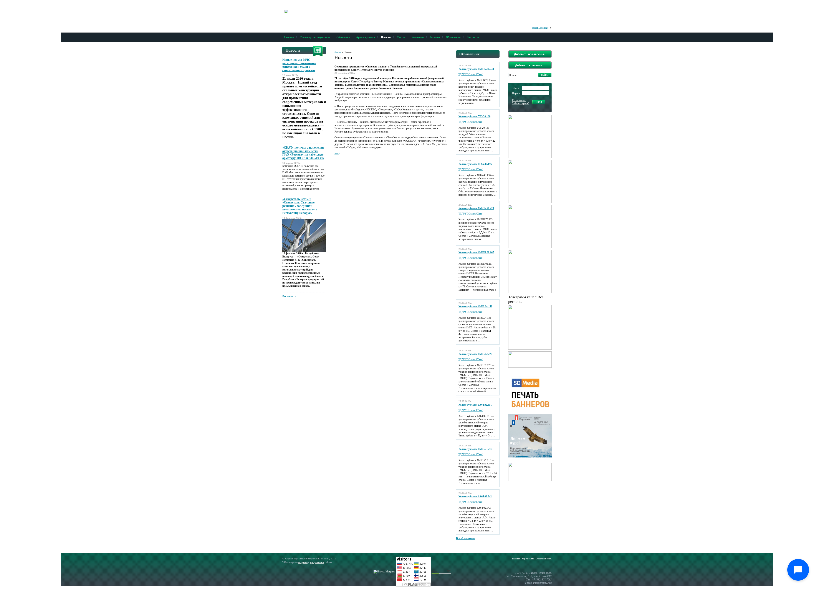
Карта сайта (528, 558)
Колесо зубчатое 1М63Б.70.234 (476, 68)
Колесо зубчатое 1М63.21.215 (475, 449)
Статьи (401, 37)
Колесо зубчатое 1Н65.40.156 (475, 164)
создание (303, 562)
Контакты (473, 37)
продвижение (317, 562)
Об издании (343, 37)
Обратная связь (544, 558)
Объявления (453, 37)
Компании (418, 37)
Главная (289, 37)
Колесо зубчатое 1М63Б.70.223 (476, 208)
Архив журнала (365, 37)
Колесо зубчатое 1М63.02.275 (475, 354)
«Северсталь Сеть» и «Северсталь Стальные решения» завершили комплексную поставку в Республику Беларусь (299, 206)
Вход (539, 101)
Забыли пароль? (520, 103)
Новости (386, 37)
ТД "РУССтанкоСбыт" (470, 74)
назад (337, 153)
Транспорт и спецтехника (315, 37)
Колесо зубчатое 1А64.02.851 (475, 404)
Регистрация (519, 100)
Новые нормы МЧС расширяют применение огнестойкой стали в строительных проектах (299, 65)
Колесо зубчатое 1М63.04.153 (475, 306)
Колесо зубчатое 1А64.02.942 (475, 496)
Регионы (435, 37)
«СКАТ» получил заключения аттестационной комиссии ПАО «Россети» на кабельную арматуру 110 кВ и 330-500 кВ (303, 153)
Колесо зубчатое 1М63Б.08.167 (476, 252)
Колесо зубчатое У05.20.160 (474, 116)
